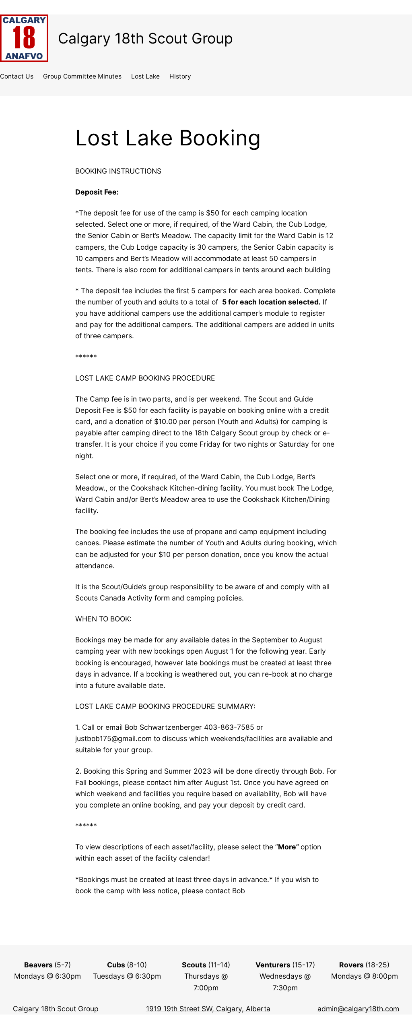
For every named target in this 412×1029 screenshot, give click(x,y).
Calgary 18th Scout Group (145, 38)
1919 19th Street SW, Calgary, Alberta (208, 1008)
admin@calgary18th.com (358, 1008)
